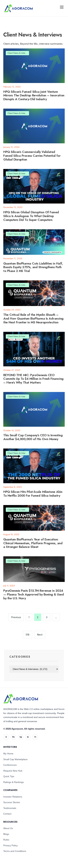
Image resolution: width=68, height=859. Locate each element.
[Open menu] (61, 7)
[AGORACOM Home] (20, 698)
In (28, 737)
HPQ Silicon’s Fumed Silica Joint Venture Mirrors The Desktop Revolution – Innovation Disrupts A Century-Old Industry (33, 95)
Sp (20, 737)
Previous (16, 617)
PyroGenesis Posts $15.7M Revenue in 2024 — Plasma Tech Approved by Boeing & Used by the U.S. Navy (33, 594)
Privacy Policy (10, 845)
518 (27, 634)
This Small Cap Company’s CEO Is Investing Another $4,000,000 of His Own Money (33, 437)
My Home (8, 753)
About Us (8, 828)
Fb (13, 737)
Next (39, 634)
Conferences (10, 765)
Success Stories (11, 802)
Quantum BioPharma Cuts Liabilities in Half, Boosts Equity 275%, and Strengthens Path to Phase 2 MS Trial (33, 267)
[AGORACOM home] (18, 8)
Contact (7, 813)
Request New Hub (12, 770)
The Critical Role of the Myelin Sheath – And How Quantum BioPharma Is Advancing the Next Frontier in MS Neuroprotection (33, 318)
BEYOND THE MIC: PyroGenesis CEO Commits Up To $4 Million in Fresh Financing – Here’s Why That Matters (33, 379)
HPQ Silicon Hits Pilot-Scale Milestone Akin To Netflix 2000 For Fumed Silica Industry (32, 494)
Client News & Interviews (18, 53)
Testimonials (9, 808)
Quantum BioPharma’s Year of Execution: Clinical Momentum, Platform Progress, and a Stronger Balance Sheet (33, 543)
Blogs (6, 834)
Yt (35, 737)
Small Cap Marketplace (15, 759)
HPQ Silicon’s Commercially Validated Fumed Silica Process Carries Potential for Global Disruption (31, 156)
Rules (6, 839)
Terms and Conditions (14, 851)
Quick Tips (8, 776)
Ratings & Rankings (13, 782)
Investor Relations (12, 796)
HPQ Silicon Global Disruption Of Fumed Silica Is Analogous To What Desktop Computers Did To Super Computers (31, 216)
